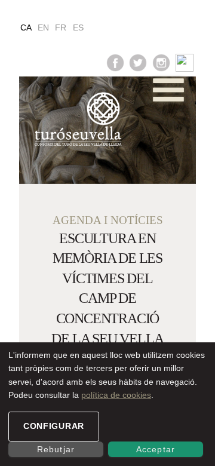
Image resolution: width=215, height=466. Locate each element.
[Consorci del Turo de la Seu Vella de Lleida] (70, 119)
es (78, 27)
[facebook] (115, 62)
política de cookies (116, 395)
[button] (168, 90)
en (43, 27)
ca (26, 27)
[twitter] (138, 62)
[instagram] (161, 62)
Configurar (53, 426)
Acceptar (155, 449)
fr (60, 27)
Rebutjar (55, 449)
